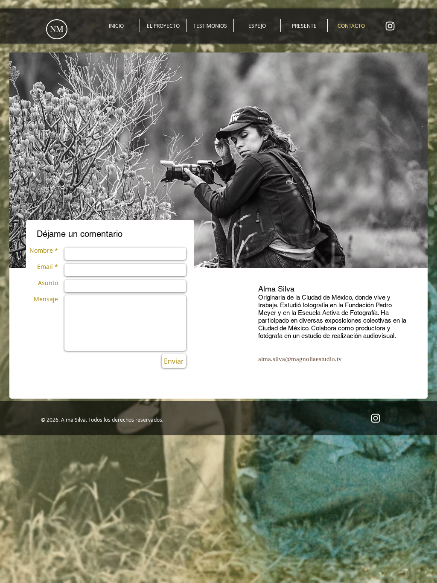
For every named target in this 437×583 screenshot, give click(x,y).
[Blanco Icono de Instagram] (390, 26)
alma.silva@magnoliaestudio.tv (300, 359)
